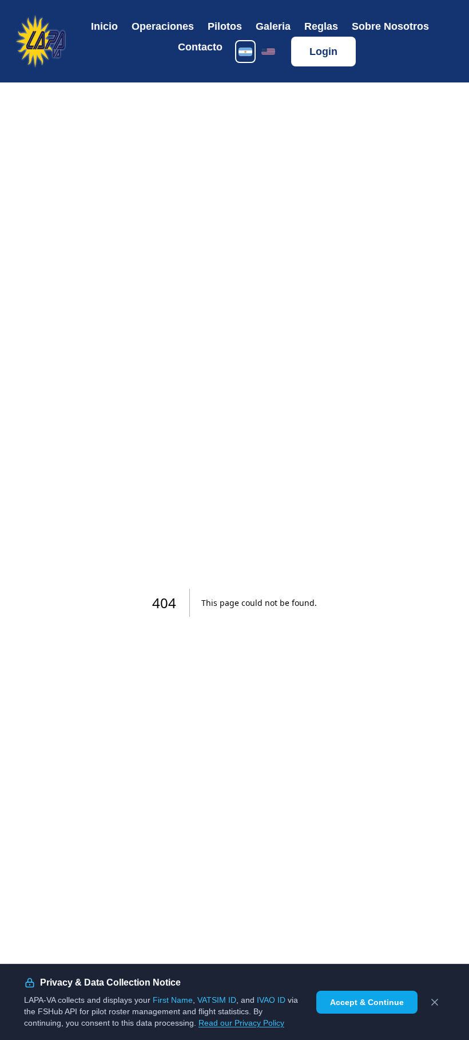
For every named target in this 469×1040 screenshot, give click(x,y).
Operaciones (163, 26)
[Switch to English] (268, 51)
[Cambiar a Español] (245, 51)
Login (323, 51)
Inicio (104, 26)
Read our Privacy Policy (241, 1022)
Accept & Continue (367, 1002)
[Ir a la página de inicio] (40, 41)
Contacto (200, 47)
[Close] (434, 1002)
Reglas (321, 26)
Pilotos (225, 26)
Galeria (273, 26)
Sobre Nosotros (390, 26)
